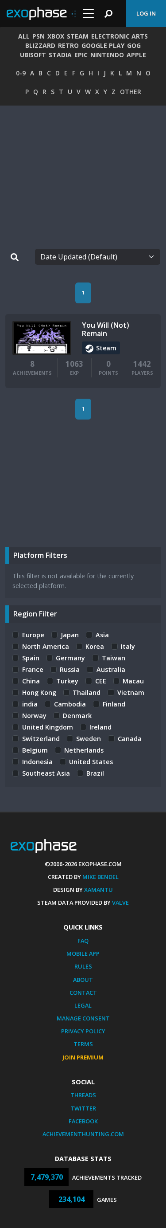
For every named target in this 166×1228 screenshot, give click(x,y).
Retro (68, 45)
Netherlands (84, 750)
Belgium (35, 750)
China (31, 681)
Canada (130, 738)
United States (91, 761)
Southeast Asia (46, 773)
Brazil (95, 773)
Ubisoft (33, 55)
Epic (81, 55)
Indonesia (37, 761)
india (30, 704)
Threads (83, 1095)
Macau (133, 681)
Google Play (102, 45)
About (83, 980)
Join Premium (83, 1057)
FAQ (83, 941)
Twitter (83, 1108)
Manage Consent (83, 1018)
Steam (78, 36)
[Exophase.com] (41, 14)
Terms (83, 1044)
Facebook (83, 1121)
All (24, 36)
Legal (83, 1005)
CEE (100, 681)
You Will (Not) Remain (105, 329)
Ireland (100, 727)
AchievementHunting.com (83, 1134)
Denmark (77, 715)
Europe (33, 635)
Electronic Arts (119, 36)
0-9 (21, 73)
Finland (114, 704)
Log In (146, 13)
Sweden (88, 738)
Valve (120, 902)
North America (45, 646)
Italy (128, 646)
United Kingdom (47, 727)
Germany (70, 658)
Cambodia (70, 704)
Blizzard (40, 45)
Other (130, 91)
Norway (34, 715)
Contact (83, 993)
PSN (38, 36)
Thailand (86, 692)
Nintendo (107, 55)
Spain (30, 658)
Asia (102, 635)
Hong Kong (39, 692)
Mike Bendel (100, 877)
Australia (111, 669)
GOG (134, 45)
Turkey (67, 681)
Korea (94, 646)
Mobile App (83, 953)
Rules (83, 966)
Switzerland (41, 738)
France (32, 669)
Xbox (55, 36)
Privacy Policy (83, 1031)
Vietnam (130, 692)
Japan (70, 635)
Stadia (60, 55)
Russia (70, 669)
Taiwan (113, 658)
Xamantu (98, 890)
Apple (136, 55)
